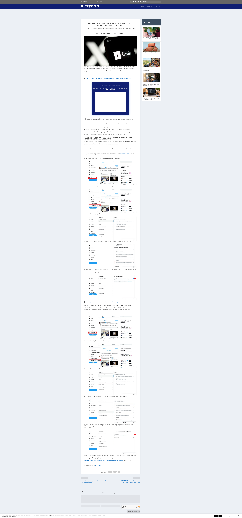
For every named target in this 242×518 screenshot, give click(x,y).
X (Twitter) (99, 465)
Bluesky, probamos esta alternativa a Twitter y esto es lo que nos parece (103, 301)
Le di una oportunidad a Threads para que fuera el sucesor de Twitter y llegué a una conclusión (108, 78)
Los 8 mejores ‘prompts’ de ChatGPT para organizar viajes (151, 99)
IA (95, 465)
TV (159, 6)
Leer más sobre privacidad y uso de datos (231, 515)
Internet (121, 33)
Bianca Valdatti (106, 33)
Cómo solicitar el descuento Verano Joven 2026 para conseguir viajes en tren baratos (151, 69)
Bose (91, 1)
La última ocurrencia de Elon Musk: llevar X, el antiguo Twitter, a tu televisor (103, 460)
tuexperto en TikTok (98, 1)
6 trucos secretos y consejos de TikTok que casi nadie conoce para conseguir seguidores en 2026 (151, 84)
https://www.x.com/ (125, 153)
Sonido (155, 6)
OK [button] (220, 515)
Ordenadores (149, 6)
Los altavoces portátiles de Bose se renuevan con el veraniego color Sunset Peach (150, 54)
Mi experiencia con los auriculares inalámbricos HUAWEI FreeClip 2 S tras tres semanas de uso (151, 38)
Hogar (142, 6)
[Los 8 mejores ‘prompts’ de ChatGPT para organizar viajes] (151, 93)
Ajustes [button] (216, 515)
